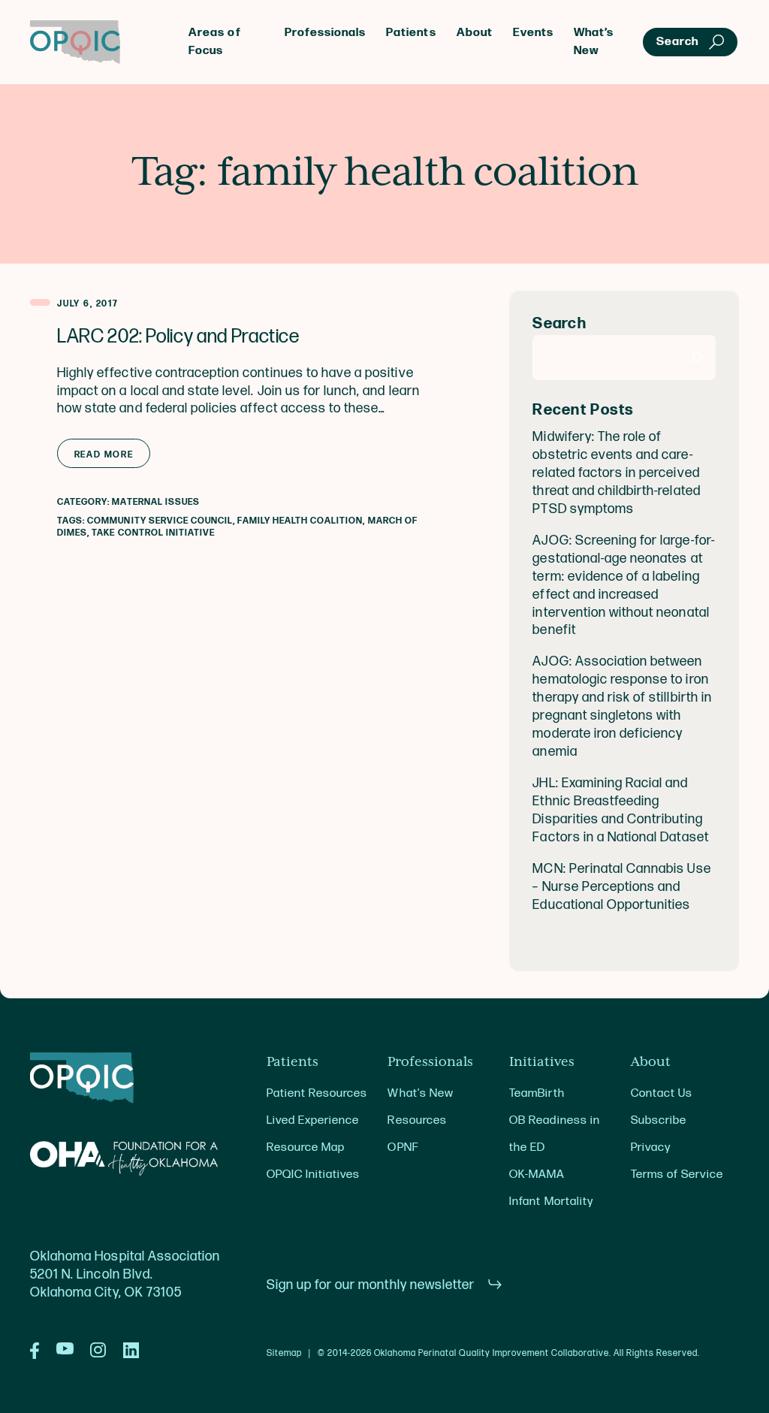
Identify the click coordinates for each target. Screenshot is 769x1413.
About (475, 33)
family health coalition (300, 521)
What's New (420, 1093)
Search (559, 324)
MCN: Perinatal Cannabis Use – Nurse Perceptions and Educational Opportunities (621, 887)
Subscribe (658, 1120)
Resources (417, 1120)
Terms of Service (676, 1174)
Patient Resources (317, 1093)
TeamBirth (536, 1093)
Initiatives (541, 1062)
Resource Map (306, 1147)
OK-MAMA (537, 1174)
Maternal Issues (156, 502)
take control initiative (153, 533)
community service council (160, 521)
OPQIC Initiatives (313, 1174)
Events (533, 33)
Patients (411, 33)
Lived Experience (313, 1120)
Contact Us (661, 1093)
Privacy (651, 1147)
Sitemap (284, 1353)
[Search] (696, 357)
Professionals (325, 33)
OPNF (403, 1147)
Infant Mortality (551, 1201)
